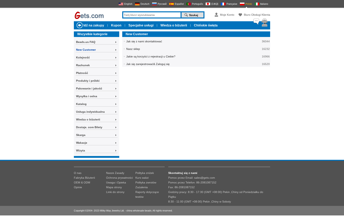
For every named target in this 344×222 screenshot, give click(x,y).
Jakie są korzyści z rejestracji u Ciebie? (150, 56)
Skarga (80, 135)
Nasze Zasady (115, 172)
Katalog (81, 104)
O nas (77, 172)
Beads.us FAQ (85, 42)
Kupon (116, 25)
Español (179, 4)
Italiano (264, 4)
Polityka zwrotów (145, 182)
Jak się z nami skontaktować (144, 41)
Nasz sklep (133, 48)
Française (232, 4)
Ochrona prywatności (119, 177)
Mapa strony (114, 187)
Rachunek (83, 65)
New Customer (86, 49)
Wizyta (80, 150)
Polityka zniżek (144, 172)
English (128, 4)
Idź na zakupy (93, 25)
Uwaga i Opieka (116, 182)
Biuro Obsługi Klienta (257, 14)
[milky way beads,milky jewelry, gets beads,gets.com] (89, 18)
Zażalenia (141, 187)
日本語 (214, 4)
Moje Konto (227, 14)
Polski (248, 4)
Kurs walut (142, 177)
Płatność (82, 73)
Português (197, 4)
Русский (162, 4)
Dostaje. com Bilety (89, 127)
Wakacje (81, 142)
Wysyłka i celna (86, 96)
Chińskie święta (206, 25)
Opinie (78, 187)
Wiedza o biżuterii (173, 25)
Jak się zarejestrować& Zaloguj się (148, 64)
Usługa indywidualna (90, 111)
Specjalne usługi (140, 25)
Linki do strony (115, 192)
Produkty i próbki (88, 80)
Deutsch (145, 4)
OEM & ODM (82, 182)
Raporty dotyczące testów (147, 194)
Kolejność (83, 57)
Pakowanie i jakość (89, 88)
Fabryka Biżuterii (84, 177)
